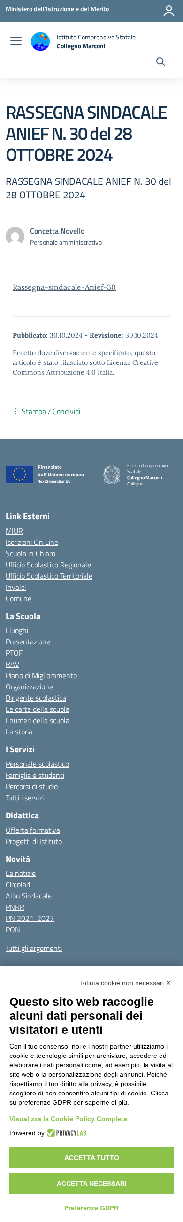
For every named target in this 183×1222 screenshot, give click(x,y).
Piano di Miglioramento (41, 675)
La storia (19, 731)
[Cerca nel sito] (160, 63)
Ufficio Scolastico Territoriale (49, 575)
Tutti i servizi (25, 797)
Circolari (18, 884)
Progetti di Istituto (34, 841)
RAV (12, 664)
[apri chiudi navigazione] (16, 41)
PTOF (14, 652)
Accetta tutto (91, 1158)
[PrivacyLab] (65, 1133)
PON (13, 929)
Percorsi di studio (32, 786)
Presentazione (28, 641)
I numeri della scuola (37, 720)
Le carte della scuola (37, 709)
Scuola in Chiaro (30, 553)
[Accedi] (168, 11)
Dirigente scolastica (36, 697)
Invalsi (16, 587)
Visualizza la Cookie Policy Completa (68, 1119)
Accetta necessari (92, 1183)
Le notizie (21, 873)
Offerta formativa (33, 830)
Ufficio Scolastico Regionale (48, 564)
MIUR (14, 530)
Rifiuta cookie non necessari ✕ (125, 983)
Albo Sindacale (29, 895)
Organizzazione (29, 686)
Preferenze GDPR (91, 1208)
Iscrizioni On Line (32, 542)
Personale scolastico (37, 763)
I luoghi (17, 630)
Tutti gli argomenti (34, 948)
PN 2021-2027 (30, 918)
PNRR (15, 907)
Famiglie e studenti (35, 775)
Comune (18, 598)
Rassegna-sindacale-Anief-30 (64, 287)
